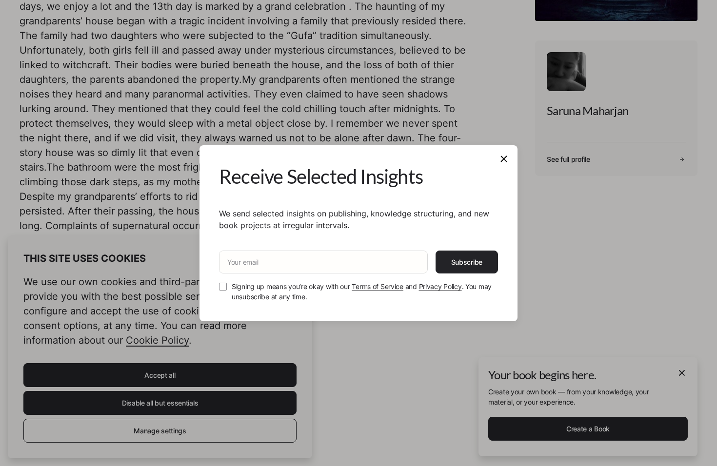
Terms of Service (377, 286)
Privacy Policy (440, 286)
